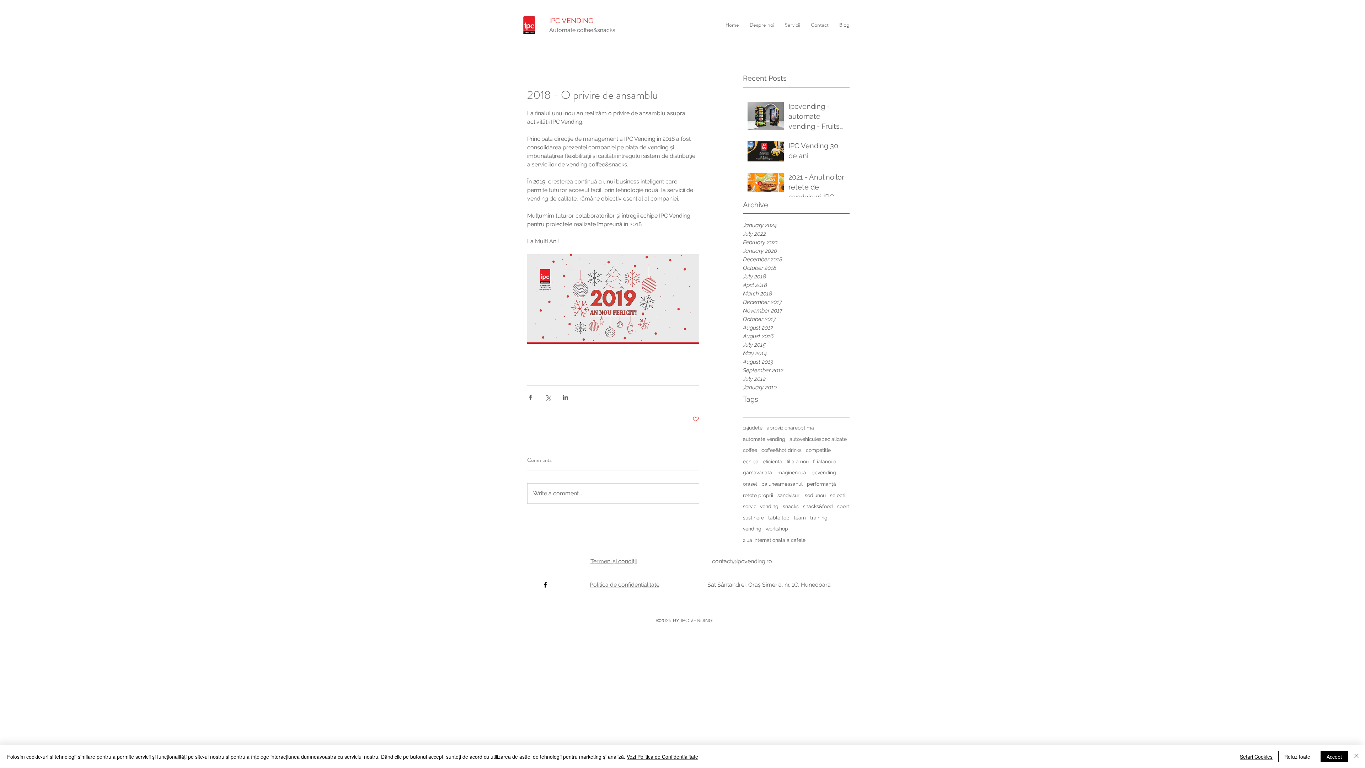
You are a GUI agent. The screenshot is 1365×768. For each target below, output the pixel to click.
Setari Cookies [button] (1256, 756)
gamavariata (757, 472)
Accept (1334, 756)
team (800, 518)
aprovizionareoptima (790, 428)
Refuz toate (1297, 756)
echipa (751, 461)
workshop (777, 529)
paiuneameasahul (782, 484)
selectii (838, 495)
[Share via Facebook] (530, 397)
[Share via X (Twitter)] (548, 397)
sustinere (753, 518)
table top (778, 518)
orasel (750, 484)
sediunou (815, 495)
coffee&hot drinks (781, 450)
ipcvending (823, 472)
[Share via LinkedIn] (565, 397)
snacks (791, 506)
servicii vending (760, 506)
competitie (818, 450)
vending (752, 529)
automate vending (764, 439)
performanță (821, 484)
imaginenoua (791, 472)
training (819, 518)
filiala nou (798, 461)
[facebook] (545, 584)
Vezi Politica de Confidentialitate (662, 756)
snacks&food (818, 506)
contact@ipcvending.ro (742, 561)
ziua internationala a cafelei (775, 540)
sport (843, 506)
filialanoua (824, 461)
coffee (750, 450)
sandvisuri (789, 495)
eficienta (772, 461)
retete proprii (758, 495)
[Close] (1356, 756)
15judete (752, 428)
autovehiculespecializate (818, 439)
